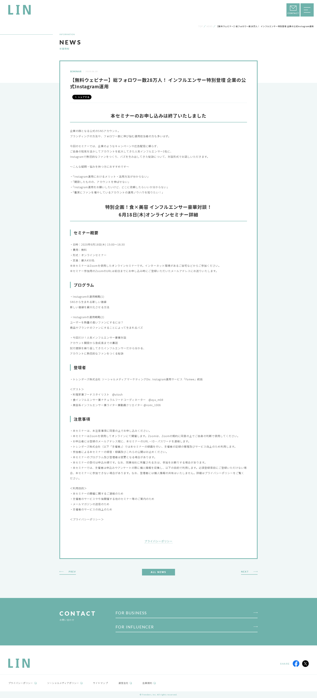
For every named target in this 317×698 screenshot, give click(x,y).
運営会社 (123, 683)
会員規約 (147, 683)
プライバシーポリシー (158, 541)
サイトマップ (100, 683)
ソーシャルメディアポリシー (63, 683)
